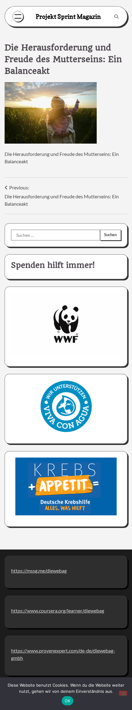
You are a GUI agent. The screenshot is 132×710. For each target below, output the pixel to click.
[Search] (116, 16)
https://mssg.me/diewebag (39, 570)
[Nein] (123, 693)
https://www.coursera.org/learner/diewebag (57, 610)
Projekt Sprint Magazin (68, 16)
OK (68, 700)
